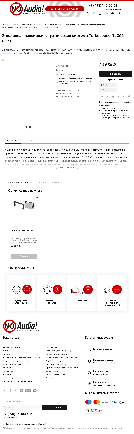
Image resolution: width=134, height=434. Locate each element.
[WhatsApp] (129, 96)
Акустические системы (12, 347)
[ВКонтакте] (102, 96)
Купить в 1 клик (116, 79)
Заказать (24, 256)
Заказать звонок (113, 9)
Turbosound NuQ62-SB (22, 230)
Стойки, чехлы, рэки (53, 378)
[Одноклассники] (107, 96)
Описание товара (13, 140)
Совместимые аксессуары (48, 183)
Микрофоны (7, 368)
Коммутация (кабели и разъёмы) (58, 351)
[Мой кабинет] (119, 13)
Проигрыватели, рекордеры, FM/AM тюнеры (62, 368)
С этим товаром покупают (20, 183)
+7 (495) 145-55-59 (103, 5)
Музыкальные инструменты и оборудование (62, 357)
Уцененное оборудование (13, 364)
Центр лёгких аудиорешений (65, 9)
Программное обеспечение (56, 364)
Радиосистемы (8, 371)
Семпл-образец (52, 371)
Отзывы (28, 140)
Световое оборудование (55, 374)
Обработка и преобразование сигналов (61, 361)
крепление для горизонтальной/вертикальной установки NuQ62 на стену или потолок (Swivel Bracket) (24, 240)
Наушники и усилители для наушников (17, 378)
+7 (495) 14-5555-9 (17, 414)
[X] (118, 96)
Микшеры (6, 354)
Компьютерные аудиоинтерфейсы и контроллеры (21, 357)
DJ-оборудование (52, 347)
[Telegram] (113, 96)
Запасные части (9, 374)
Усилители (7, 351)
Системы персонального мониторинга (17, 381)
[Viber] (124, 96)
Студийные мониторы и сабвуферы (16, 361)
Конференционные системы (57, 354)
